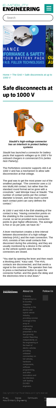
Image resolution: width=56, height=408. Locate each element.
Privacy (6, 398)
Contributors (33, 398)
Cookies (18, 398)
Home (6, 74)
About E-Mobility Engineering (15, 400)
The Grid (17, 74)
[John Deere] (28, 46)
